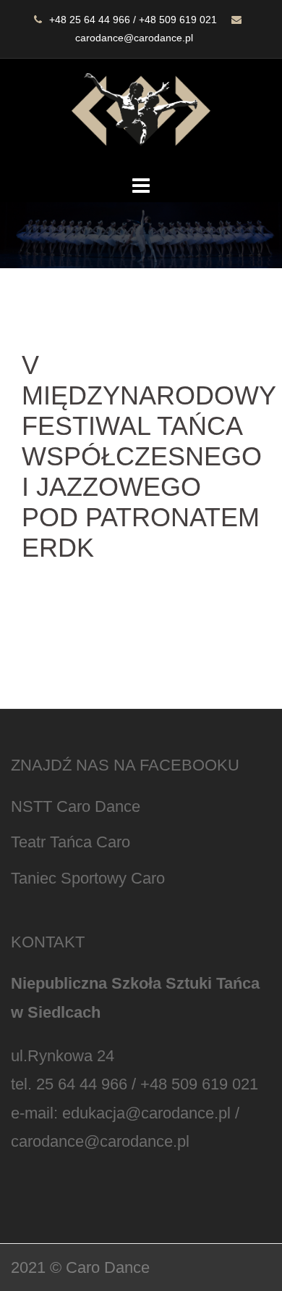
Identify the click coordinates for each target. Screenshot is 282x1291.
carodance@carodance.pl (134, 37)
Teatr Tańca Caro (70, 842)
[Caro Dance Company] (141, 114)
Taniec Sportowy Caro (88, 878)
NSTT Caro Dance (75, 806)
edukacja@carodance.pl (146, 1113)
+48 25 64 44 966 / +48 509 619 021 (133, 19)
